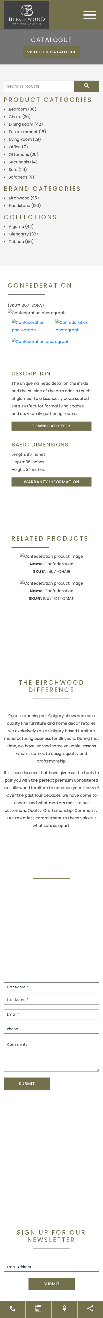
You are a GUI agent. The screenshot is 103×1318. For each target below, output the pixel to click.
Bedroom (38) (22, 109)
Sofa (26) (18, 169)
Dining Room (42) (26, 124)
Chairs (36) (20, 117)
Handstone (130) (25, 206)
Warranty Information (51, 482)
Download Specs (52, 426)
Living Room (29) (25, 139)
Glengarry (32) (23, 234)
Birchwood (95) (24, 198)
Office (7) (18, 147)
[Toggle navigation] (89, 15)
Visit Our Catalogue (51, 52)
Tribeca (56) (21, 242)
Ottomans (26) (23, 154)
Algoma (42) (21, 226)
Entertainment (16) (27, 132)
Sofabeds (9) (21, 177)
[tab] (30, 326)
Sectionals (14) (23, 162)
